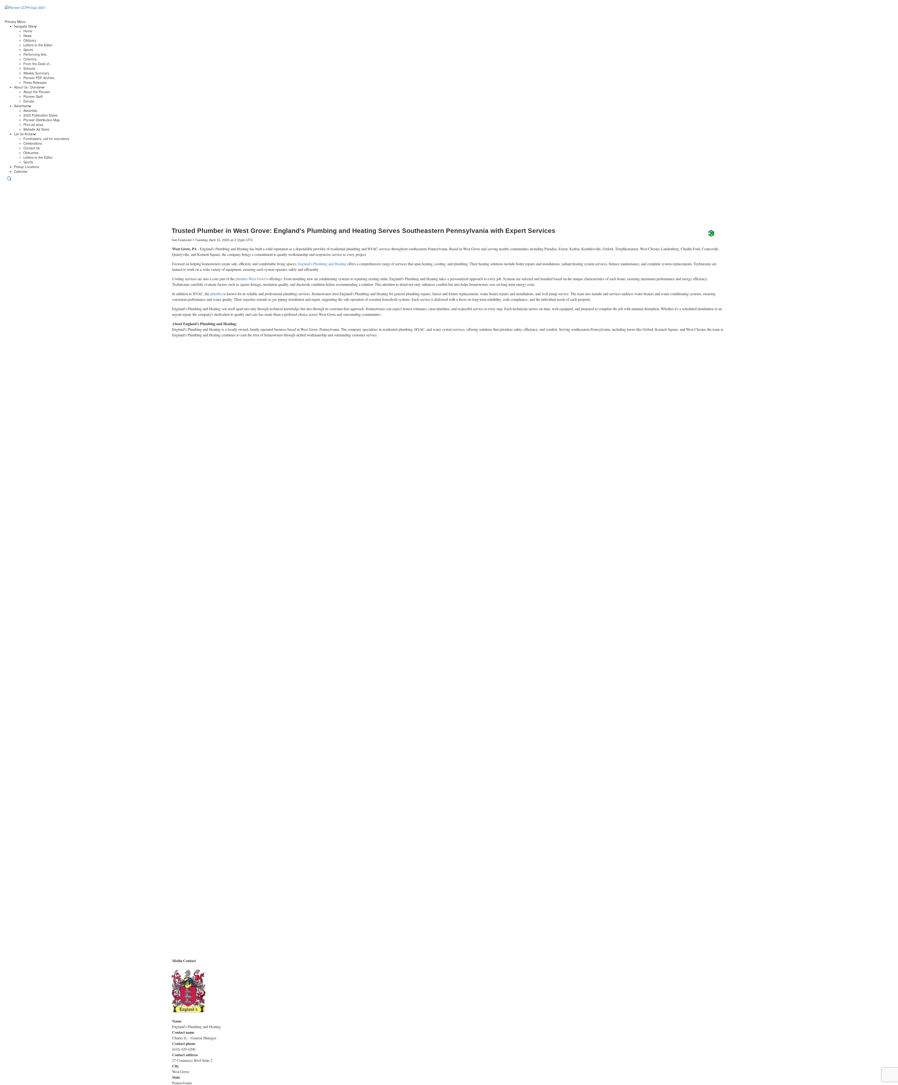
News (27, 35)
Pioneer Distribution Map (41, 120)
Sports (28, 49)
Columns (29, 59)
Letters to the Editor (38, 45)
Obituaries (31, 152)
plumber (216, 293)
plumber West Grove (250, 278)
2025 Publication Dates (40, 115)
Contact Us (31, 148)
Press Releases (35, 82)
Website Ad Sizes (36, 129)
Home (27, 31)
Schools (29, 68)
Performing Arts (35, 54)
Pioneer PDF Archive (38, 77)
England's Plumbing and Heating (322, 263)
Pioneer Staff (32, 96)
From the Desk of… (37, 63)
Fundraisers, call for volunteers (46, 138)
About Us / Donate (27, 87)
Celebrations (32, 143)
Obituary (29, 40)
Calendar (21, 171)
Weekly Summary (36, 73)
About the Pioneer (36, 91)
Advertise (21, 105)
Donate (28, 101)
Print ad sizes (33, 124)
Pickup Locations (26, 166)
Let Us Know (23, 134)
